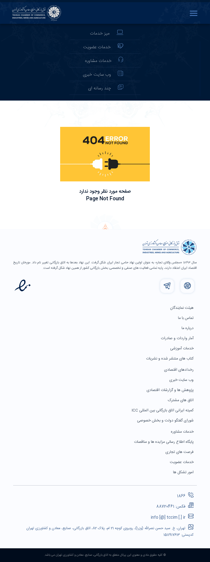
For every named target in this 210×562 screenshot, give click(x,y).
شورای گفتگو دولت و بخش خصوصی (166, 420)
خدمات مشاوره (98, 61)
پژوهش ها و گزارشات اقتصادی (171, 390)
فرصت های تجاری (180, 452)
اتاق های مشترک (181, 400)
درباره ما (188, 328)
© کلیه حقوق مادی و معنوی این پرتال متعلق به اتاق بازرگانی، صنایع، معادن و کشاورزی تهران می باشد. (105, 555)
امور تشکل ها (184, 472)
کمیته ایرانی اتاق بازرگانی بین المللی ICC (163, 410)
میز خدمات (100, 33)
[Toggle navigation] (194, 13)
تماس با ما (186, 318)
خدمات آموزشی (182, 348)
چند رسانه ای (99, 88)
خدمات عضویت (97, 47)
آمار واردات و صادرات (178, 338)
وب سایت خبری (97, 74)
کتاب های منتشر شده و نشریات (170, 358)
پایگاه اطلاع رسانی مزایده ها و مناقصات (164, 442)
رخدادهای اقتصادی (179, 370)
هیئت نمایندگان (182, 308)
